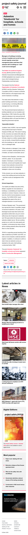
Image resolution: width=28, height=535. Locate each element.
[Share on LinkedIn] (11, 33)
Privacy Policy (6, 528)
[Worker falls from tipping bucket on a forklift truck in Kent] (14, 314)
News (15, 521)
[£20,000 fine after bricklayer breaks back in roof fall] (14, 353)
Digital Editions (7, 524)
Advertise (17, 524)
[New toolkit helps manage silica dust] (14, 296)
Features (5, 523)
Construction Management (14, 253)
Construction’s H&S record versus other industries (15, 485)
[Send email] (18, 33)
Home (3, 521)
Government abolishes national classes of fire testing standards (14, 479)
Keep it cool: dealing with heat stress (14, 460)
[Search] (21, 7)
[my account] (18, 7)
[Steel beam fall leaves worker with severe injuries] (14, 334)
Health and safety (9, 263)
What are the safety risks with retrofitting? (14, 472)
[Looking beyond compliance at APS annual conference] (14, 373)
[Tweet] (8, 33)
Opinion (16, 523)
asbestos (11, 260)
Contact (16, 526)
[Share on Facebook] (5, 33)
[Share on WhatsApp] (14, 33)
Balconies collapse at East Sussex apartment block (15, 466)
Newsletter (5, 526)
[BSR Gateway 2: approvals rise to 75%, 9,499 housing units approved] (14, 393)
